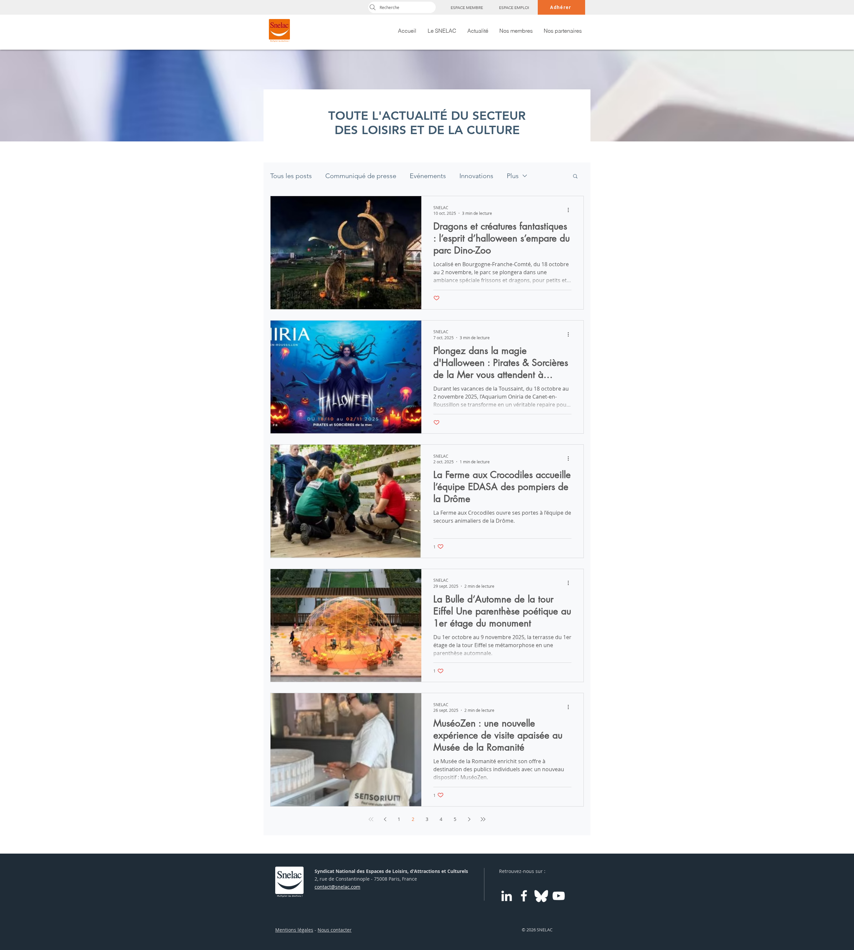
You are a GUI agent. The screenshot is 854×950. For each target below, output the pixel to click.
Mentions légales (294, 930)
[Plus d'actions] (570, 210)
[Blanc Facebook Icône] (523, 895)
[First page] (371, 819)
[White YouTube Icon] (558, 895)
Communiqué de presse (360, 176)
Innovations (476, 176)
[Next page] (469, 819)
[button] (575, 176)
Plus (513, 176)
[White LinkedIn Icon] (506, 895)
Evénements (428, 176)
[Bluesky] (541, 895)
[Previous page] (385, 819)
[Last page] (483, 819)
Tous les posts (291, 176)
